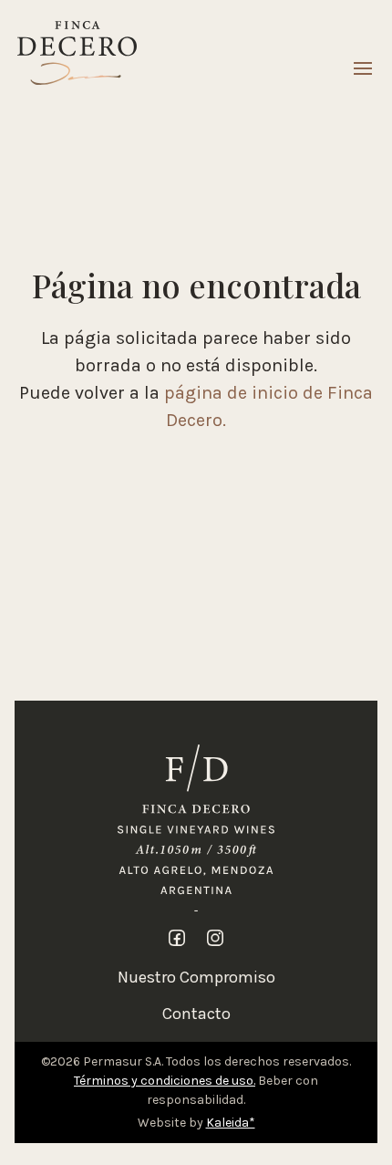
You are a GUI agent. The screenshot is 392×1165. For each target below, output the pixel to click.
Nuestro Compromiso (196, 977)
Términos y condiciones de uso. (164, 1080)
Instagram (215, 938)
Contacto (196, 1014)
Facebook (177, 938)
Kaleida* (230, 1122)
